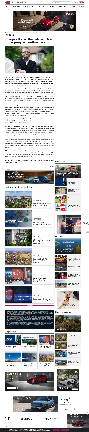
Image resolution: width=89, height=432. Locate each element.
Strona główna (7, 32)
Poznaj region (50, 6)
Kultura (40, 6)
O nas (6, 424)
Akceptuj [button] (56, 430)
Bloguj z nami (41, 424)
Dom (65, 6)
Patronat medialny (56, 424)
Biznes (13, 6)
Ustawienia (72, 430)
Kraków (80, 6)
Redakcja (29, 424)
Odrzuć (64, 430)
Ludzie (59, 6)
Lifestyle (26, 6)
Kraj (6, 6)
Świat (19, 6)
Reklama (17, 424)
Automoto (72, 6)
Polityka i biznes (17, 32)
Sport (33, 6)
